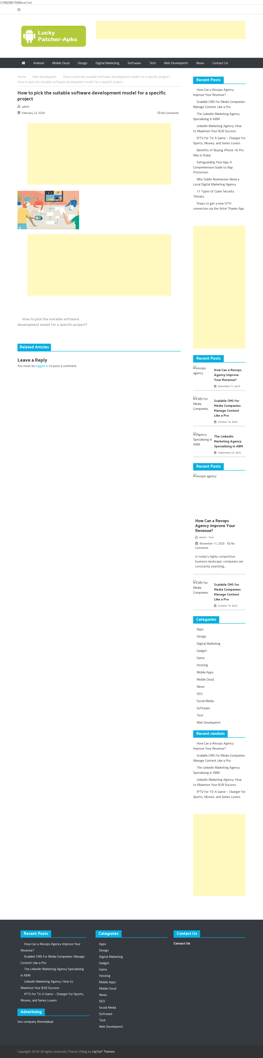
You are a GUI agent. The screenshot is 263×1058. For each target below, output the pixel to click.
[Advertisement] (171, 30)
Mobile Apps (205, 672)
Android (38, 62)
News (200, 62)
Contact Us (220, 62)
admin (26, 106)
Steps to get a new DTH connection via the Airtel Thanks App (218, 206)
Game (201, 657)
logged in (42, 365)
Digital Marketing (107, 62)
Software (134, 62)
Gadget (202, 650)
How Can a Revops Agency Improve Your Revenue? (213, 92)
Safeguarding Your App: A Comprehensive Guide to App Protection (213, 167)
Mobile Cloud (60, 62)
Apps (200, 629)
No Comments (170, 113)
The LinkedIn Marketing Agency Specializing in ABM (216, 116)
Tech (152, 62)
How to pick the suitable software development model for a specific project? (52, 321)
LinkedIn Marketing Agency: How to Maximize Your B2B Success (217, 128)
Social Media (205, 700)
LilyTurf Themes (103, 1051)
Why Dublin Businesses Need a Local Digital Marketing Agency (216, 182)
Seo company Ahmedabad (35, 1021)
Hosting (202, 665)
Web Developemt (176, 62)
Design (82, 62)
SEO (200, 693)
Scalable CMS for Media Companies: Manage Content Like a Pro (219, 104)
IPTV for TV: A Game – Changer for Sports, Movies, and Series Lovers (219, 140)
